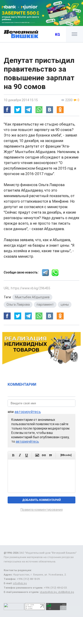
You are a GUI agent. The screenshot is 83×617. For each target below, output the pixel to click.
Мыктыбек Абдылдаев (32, 297)
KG (57, 34)
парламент (45, 304)
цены (65, 304)
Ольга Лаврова (18, 304)
